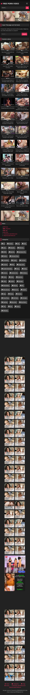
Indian (12, 277)
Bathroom (21, 247)
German (5, 272)
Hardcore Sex (14, 272)
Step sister (14, 302)
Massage (20, 281)
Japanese (20, 277)
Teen (4, 306)
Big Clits (12, 251)
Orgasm (24, 289)
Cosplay (15, 260)
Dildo (13, 264)
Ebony (17, 268)
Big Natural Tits (22, 251)
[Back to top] (25, 690)
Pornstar (19, 293)
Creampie (23, 260)
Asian (4, 247)
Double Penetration (7, 268)
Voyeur (18, 306)
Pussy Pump (6, 298)
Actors (6, 232)
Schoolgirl (24, 298)
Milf (22, 285)
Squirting (5, 302)
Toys (11, 306)
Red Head (15, 298)
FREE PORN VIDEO (10, 3)
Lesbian (12, 281)
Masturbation (6, 285)
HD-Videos (24, 272)
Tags (6, 230)
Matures (15, 285)
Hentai (4, 277)
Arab (25, 243)
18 (3, 243)
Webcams (5, 310)
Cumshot (5, 264)
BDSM (4, 251)
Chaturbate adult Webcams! (10, 234)
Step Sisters (23, 302)
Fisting (25, 268)
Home (6, 227)
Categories (7, 228)
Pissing (11, 293)
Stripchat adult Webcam (9, 235)
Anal (18, 243)
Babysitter (12, 247)
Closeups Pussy (14, 256)
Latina (4, 281)
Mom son (16, 289)
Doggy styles (21, 264)
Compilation (5, 260)
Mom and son (6, 289)
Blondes (5, 256)
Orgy (4, 293)
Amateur (11, 243)
